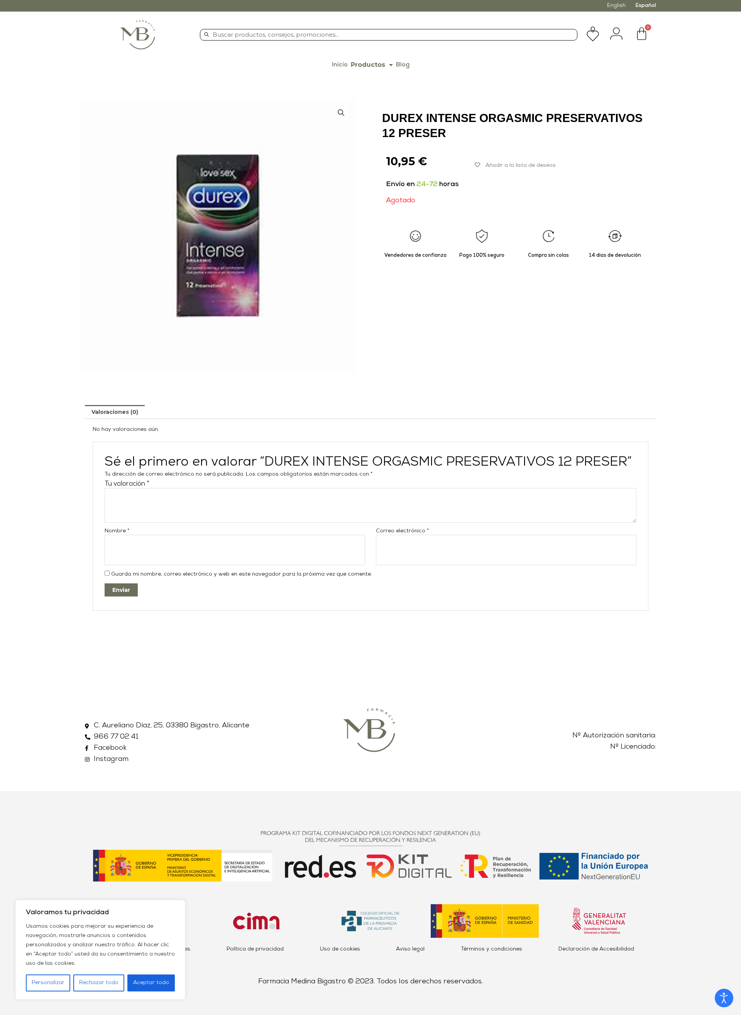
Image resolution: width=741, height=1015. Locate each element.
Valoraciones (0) (114, 411)
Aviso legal (410, 949)
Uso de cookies (340, 949)
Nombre (117, 531)
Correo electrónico (402, 531)
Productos (368, 64)
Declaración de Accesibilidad (596, 949)
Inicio (340, 65)
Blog (402, 65)
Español (645, 5)
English (616, 5)
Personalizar (48, 983)
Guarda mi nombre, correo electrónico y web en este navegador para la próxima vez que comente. (241, 574)
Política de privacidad (255, 949)
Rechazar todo (98, 983)
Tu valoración (127, 484)
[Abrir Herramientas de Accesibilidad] (724, 998)
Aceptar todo (151, 983)
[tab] (115, 412)
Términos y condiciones (491, 949)
